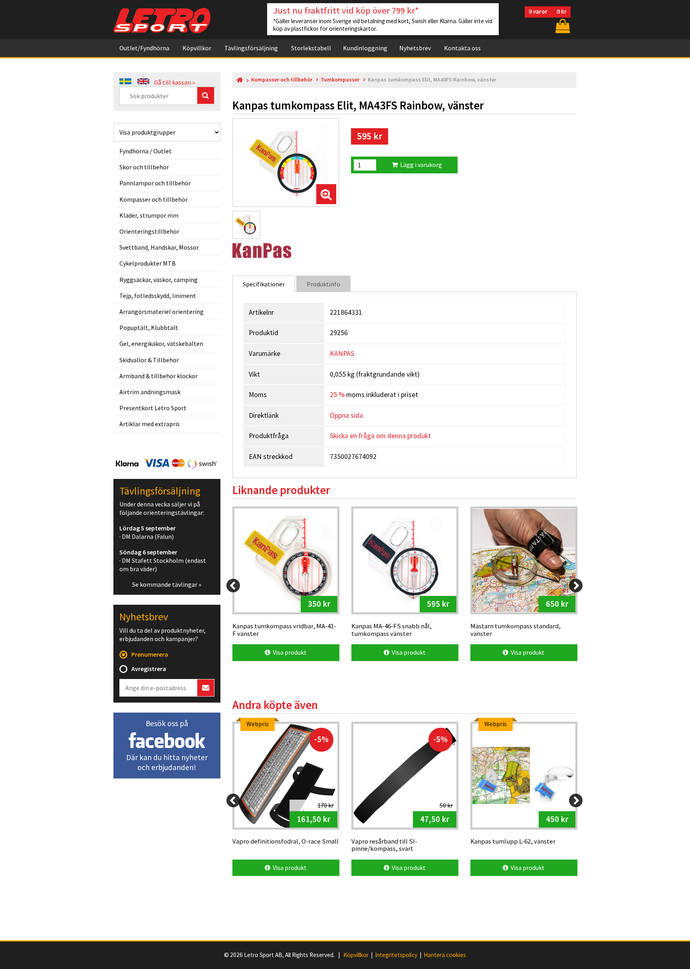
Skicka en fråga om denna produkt (380, 435)
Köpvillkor (196, 48)
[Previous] (233, 585)
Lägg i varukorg (420, 165)
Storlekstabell (311, 48)
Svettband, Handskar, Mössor (159, 247)
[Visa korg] (562, 25)
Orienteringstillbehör (149, 231)
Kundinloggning (365, 48)
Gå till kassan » (174, 82)
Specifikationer (264, 284)
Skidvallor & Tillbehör (149, 360)
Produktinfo (323, 284)
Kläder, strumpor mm (148, 215)
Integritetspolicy (396, 955)
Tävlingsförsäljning (251, 48)
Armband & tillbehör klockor (158, 376)
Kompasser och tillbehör (153, 199)
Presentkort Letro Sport (152, 408)
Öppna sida (346, 415)
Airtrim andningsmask (149, 392)
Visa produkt (288, 652)
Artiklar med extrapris (149, 424)
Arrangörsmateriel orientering (161, 312)
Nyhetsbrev (415, 48)
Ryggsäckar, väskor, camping (158, 280)
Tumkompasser (340, 79)
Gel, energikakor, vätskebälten (161, 343)
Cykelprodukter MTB (147, 263)
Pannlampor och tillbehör (155, 183)
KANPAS (342, 353)
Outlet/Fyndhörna (144, 48)
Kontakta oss (462, 48)
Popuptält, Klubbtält (148, 328)
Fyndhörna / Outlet (145, 151)
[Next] (576, 585)
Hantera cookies (445, 955)
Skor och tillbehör (144, 167)
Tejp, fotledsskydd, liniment (157, 296)
